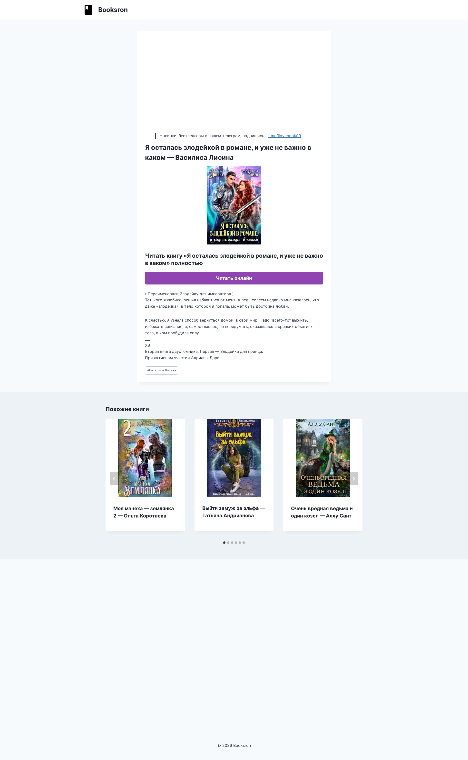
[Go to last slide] (114, 478)
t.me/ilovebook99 (284, 135)
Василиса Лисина (161, 370)
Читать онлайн (234, 278)
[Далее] (353, 478)
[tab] (224, 542)
